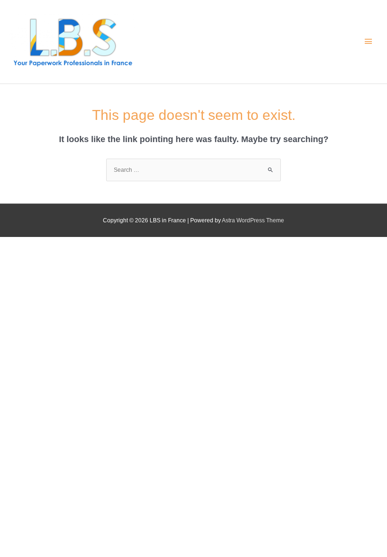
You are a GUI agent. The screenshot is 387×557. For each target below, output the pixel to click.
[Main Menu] (368, 41)
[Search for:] (193, 170)
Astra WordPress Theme (253, 220)
